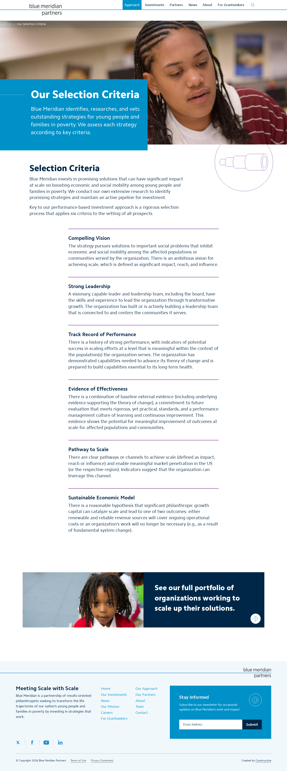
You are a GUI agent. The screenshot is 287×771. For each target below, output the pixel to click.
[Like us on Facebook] (32, 742)
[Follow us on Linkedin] (60, 742)
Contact (141, 712)
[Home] (45, 10)
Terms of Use (78, 760)
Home (8, 24)
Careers (107, 712)
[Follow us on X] (20, 742)
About (140, 701)
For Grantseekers (114, 718)
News (105, 701)
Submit (252, 724)
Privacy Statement (102, 760)
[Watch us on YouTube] (46, 742)
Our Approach (146, 688)
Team (139, 706)
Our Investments (114, 694)
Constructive (263, 760)
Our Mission (110, 706)
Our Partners (145, 694)
